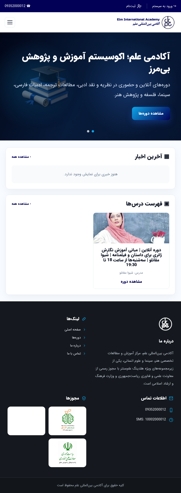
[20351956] (144, 22)
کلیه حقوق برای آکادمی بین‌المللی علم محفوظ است (90, 485)
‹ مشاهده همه (21, 157)
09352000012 (155, 409)
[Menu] (10, 22)
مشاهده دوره (131, 281)
